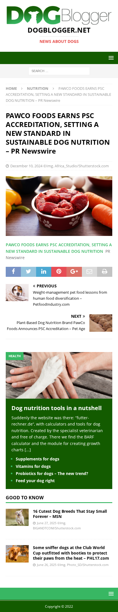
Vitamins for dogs (33, 466)
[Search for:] (59, 70)
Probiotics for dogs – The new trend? (52, 473)
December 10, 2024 (26, 165)
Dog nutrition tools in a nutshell (56, 408)
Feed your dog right (35, 480)
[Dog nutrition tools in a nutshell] (59, 395)
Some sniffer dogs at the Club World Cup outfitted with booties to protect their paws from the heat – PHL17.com (71, 553)
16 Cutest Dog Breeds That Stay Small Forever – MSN (70, 513)
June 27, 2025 (46, 523)
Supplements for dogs (37, 459)
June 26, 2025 (46, 565)
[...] (28, 449)
